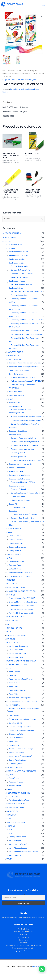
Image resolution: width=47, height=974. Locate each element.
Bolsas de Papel (15, 435)
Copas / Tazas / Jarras (17, 837)
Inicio (4, 71)
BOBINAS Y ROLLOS (14, 360)
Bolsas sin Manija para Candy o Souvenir (26, 460)
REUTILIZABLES (12, 811)
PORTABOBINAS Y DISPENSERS (18, 793)
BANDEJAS (11, 248)
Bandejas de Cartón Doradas (22, 274)
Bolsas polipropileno (16, 486)
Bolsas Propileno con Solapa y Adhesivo (26, 493)
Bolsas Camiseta (15, 406)
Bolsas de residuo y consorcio (20, 464)
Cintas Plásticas (15, 569)
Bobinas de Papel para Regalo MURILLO (24, 367)
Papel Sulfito (14, 694)
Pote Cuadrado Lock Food (19, 800)
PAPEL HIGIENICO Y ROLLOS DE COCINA (22, 701)
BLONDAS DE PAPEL (14, 356)
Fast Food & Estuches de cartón (21, 613)
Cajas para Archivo (16, 543)
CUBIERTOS (11, 580)
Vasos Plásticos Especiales (19, 848)
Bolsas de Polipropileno (20, 489)
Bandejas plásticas (16, 288)
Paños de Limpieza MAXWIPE (20, 370)
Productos (12, 71)
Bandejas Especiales (19, 295)
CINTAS (9, 558)
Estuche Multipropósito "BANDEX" (22, 598)
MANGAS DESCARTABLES (16, 635)
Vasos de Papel (15, 841)
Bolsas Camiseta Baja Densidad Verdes (26, 420)
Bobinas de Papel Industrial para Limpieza (25, 363)
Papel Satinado (15, 683)
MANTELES (11, 639)
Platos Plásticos (15, 786)
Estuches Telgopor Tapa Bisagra (21, 609)
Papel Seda (13, 687)
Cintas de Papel (15, 565)
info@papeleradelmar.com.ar (12, 917)
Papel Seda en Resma (17, 690)
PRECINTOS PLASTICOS (16, 804)
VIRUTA (9, 859)
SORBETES (11, 819)
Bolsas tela (13, 511)
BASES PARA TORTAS (15, 352)
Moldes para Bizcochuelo (18, 646)
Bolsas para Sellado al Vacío (19, 479)
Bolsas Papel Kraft (18, 453)
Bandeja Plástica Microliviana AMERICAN (26, 291)
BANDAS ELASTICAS (14, 245)
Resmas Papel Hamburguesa (20, 698)
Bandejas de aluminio (17, 259)
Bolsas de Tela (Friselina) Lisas (22, 518)
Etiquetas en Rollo (16, 734)
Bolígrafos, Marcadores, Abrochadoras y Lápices (21, 80)
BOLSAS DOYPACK (14, 529)
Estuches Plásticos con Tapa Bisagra (23, 602)
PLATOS (10, 775)
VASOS (9, 834)
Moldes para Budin (16, 650)
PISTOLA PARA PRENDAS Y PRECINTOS (21, 771)
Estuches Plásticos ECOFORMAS (21, 606)
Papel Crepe (13, 741)
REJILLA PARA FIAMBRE (15, 807)
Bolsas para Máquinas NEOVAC (23, 482)
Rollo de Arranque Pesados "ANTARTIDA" (26, 381)
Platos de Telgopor (16, 782)
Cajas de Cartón (15, 536)
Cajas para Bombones (17, 547)
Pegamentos (14, 745)
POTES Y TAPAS (13, 797)
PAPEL (9, 668)
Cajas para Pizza (15, 551)
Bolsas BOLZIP (14, 402)
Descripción (7, 102)
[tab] (23, 102)
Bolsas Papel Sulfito (18, 457)
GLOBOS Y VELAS (9, 237)
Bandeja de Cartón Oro (20, 266)
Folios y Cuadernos (16, 738)
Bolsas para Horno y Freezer (19, 475)
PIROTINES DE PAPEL (14, 768)
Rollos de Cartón (15, 392)
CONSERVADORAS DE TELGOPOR (19, 573)
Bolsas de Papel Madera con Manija (24, 445)
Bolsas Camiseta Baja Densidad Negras (26, 417)
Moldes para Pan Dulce (17, 654)
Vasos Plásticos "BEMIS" (18, 844)
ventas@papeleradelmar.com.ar (34, 917)
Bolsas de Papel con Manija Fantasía (25, 442)
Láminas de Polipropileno (20, 500)
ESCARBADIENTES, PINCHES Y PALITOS (22, 591)
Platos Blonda (14, 778)
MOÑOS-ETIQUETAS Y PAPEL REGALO (21, 661)
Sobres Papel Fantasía (17, 760)
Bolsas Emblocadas (16, 471)
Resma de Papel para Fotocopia (21, 749)
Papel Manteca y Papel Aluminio (21, 679)
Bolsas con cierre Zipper (18, 431)
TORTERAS (11, 826)
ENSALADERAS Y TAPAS (16, 587)
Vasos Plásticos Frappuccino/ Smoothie (24, 852)
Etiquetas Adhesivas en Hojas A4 (21, 730)
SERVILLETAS (11, 815)
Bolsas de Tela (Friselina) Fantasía (24, 514)
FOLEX (9, 624)
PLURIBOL (10, 789)
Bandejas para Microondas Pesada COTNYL (27, 320)
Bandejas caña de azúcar (18, 252)
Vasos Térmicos (15, 855)
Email (24, 894)
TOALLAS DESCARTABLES (16, 822)
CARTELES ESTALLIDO (15, 554)
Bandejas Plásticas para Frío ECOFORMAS (27, 334)
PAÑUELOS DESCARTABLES (17, 665)
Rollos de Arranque (16, 374)
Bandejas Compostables (18, 255)
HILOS (9, 632)
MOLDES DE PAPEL (14, 643)
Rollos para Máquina (16, 395)
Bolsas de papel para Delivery (22, 449)
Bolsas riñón (13, 504)
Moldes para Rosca (16, 657)
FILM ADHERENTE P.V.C (15, 617)
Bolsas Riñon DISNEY (19, 507)
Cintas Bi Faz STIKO (16, 561)
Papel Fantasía (14, 672)
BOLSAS (10, 399)
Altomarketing (37, 966)
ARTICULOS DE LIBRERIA (12, 233)
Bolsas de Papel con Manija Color (24, 438)
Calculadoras (14, 715)
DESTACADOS (12, 584)
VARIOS (9, 830)
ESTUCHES (11, 595)
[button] (41, 16)
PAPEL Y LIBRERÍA (23, 71)
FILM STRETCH (12, 620)
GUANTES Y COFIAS (14, 628)
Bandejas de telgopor (17, 281)
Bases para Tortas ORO (20, 277)
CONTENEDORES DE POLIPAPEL (19, 576)
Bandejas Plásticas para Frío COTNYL (25, 331)
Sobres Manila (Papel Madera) (20, 756)
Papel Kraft (13, 675)
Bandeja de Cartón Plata (20, 270)
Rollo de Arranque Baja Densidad (23, 377)
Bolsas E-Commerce (17, 468)
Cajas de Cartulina (16, 540)
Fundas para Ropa (18, 497)
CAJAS (9, 533)
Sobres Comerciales (16, 753)
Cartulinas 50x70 (15, 723)
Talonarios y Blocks (16, 764)
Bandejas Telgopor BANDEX (21, 284)
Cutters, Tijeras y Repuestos (20, 727)
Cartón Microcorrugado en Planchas (22, 719)
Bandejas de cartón (16, 263)
